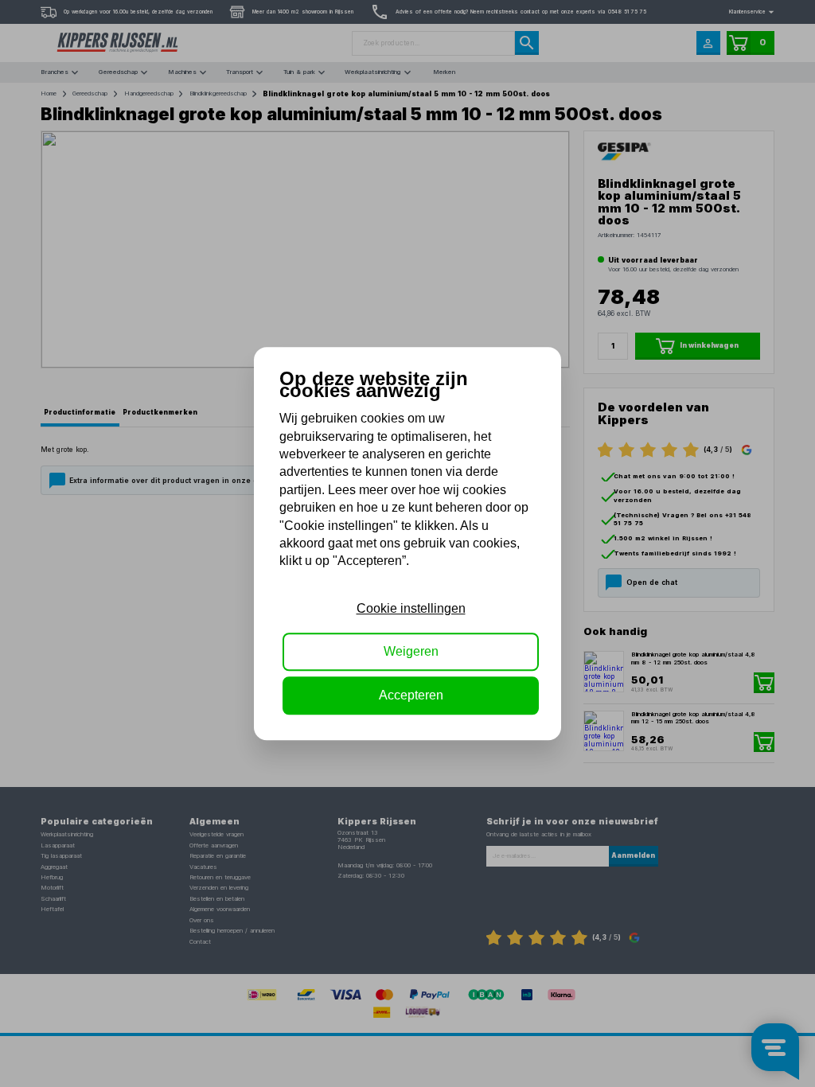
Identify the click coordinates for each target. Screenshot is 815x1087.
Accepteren (411, 695)
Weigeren (411, 651)
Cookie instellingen (411, 608)
